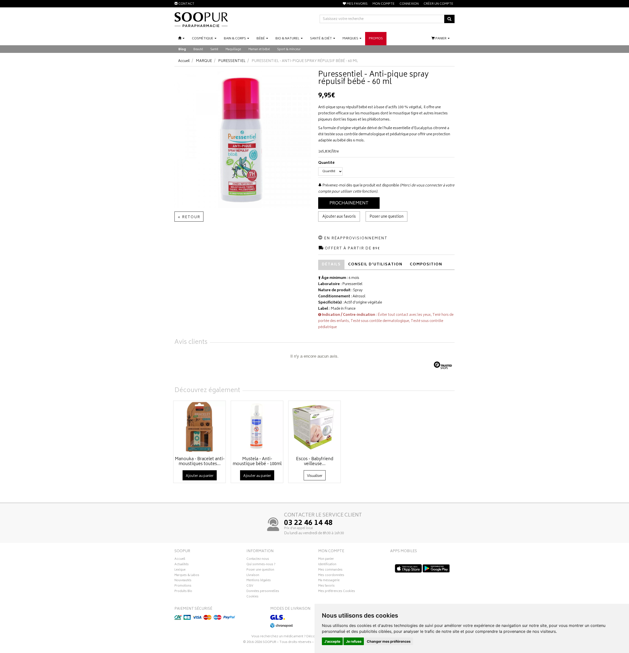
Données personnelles (262, 592)
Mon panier (326, 559)
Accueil (184, 61)
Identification (327, 565)
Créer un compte (438, 4)
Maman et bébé (259, 49)
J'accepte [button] (332, 641)
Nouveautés (182, 581)
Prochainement (349, 203)
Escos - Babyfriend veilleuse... (314, 462)
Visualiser (314, 476)
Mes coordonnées (331, 576)
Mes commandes (330, 570)
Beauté (198, 49)
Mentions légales (258, 581)
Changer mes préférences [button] (389, 641)
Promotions (182, 586)
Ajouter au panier (200, 476)
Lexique (180, 570)
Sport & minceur (289, 49)
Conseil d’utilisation (375, 264)
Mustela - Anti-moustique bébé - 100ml (257, 462)
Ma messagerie (329, 581)
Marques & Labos (186, 576)
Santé (214, 49)
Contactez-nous (257, 559)
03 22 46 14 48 (308, 523)
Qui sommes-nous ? (260, 565)
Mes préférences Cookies (336, 592)
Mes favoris (326, 586)
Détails (331, 264)
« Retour (189, 217)
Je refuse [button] (353, 641)
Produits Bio (183, 592)
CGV (249, 586)
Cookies (252, 597)
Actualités (181, 565)
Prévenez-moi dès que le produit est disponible (360, 185)
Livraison (252, 576)
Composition (426, 264)
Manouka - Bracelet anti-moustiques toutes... (200, 462)
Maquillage (233, 49)
